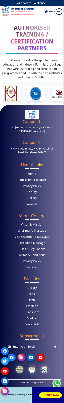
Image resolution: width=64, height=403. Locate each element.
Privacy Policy (32, 186)
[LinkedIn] (5, 381)
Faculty (32, 192)
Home (32, 174)
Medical (32, 318)
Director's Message (32, 243)
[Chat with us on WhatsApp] (57, 384)
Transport (32, 312)
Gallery (32, 198)
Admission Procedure (32, 180)
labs (32, 294)
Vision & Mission (32, 224)
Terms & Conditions (32, 255)
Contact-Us (32, 324)
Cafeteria (32, 306)
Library (32, 288)
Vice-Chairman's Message (32, 237)
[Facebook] (5, 351)
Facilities (32, 267)
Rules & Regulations (32, 249)
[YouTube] (5, 371)
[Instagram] (5, 391)
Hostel (32, 300)
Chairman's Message (32, 231)
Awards (32, 204)
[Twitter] (5, 361)
